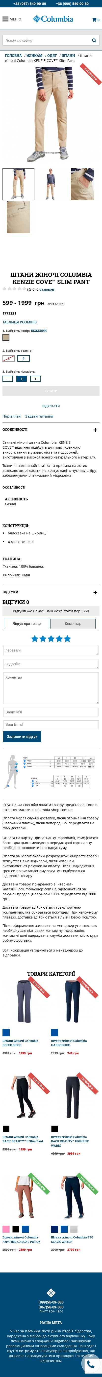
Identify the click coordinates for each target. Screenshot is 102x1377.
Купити (51, 391)
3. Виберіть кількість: (18, 372)
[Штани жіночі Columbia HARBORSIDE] (73, 1021)
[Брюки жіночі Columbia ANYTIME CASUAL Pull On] (24, 1218)
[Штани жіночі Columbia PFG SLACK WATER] (73, 1218)
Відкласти (51, 406)
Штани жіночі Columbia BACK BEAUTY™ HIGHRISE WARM (70, 1141)
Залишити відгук (22, 736)
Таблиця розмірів (19, 322)
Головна (14, 55)
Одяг (52, 55)
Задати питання (39, 416)
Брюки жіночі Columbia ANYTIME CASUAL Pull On (21, 1239)
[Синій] (6, 1032)
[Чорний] (6, 1128)
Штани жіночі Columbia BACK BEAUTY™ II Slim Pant (22, 1139)
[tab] (26, 624)
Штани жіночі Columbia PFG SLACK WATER (72, 1239)
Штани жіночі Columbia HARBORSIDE (69, 1043)
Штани (68, 55)
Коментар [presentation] (73, 623)
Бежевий (5, 337)
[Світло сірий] (73, 1229)
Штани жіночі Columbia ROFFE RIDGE (20, 1043)
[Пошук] (94, 40)
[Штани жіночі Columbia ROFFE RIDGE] (24, 1021)
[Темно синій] (54, 1229)
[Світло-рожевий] (6, 1229)
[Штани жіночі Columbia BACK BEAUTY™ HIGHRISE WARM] (73, 1117)
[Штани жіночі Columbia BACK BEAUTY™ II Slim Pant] (24, 1117)
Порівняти (12, 416)
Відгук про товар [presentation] (27, 623)
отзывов (46, 289)
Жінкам (34, 55)
